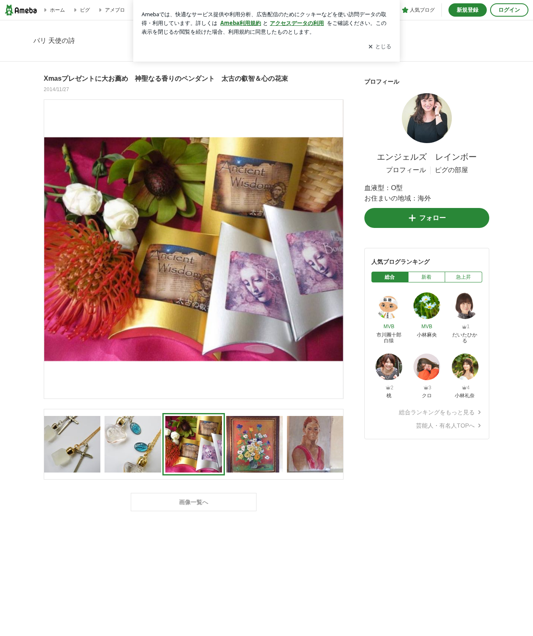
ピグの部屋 (451, 169)
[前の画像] (52, 249)
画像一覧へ (193, 502)
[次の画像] (335, 249)
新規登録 (467, 10)
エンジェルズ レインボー (427, 156)
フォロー (432, 217)
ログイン (509, 10)
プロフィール (406, 169)
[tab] (389, 277)
